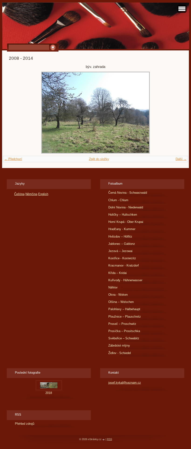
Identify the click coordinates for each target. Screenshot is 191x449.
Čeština (19, 194)
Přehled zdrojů (24, 423)
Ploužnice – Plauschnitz (124, 316)
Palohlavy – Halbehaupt (124, 309)
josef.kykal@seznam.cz (124, 382)
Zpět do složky (99, 159)
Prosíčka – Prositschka (124, 331)
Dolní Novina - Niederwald (125, 207)
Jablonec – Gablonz (121, 244)
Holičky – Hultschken (122, 214)
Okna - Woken (118, 294)
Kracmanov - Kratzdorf (123, 265)
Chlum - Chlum (118, 200)
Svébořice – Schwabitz (123, 338)
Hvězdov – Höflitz (120, 236)
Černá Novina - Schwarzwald (127, 192)
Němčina (31, 194)
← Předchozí (13, 159)
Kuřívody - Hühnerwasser (125, 280)
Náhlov (113, 287)
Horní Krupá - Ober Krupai (125, 222)
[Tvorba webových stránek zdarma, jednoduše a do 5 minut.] (104, 439)
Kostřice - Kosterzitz (122, 258)
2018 (48, 393)
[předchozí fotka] (16, 113)
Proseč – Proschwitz (122, 324)
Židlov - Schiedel (119, 353)
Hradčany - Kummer (121, 229)
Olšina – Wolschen (121, 302)
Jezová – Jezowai (120, 251)
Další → (181, 159)
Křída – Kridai (117, 273)
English (43, 194)
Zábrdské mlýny (119, 345)
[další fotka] (174, 113)
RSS (109, 439)
